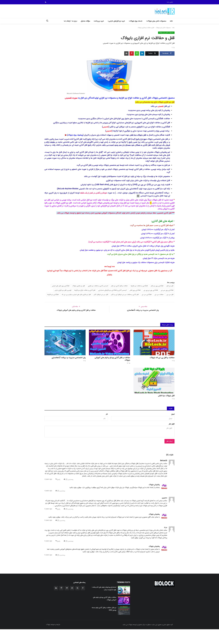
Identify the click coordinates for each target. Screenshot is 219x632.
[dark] (45, 2)
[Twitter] (77, 588)
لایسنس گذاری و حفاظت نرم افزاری (98, 286)
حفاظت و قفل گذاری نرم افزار (119, 286)
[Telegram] (67, 588)
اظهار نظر (172, 424)
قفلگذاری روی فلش (135, 290)
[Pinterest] (61, 588)
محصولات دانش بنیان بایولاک (163, 28)
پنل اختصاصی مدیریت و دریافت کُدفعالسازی (143, 310)
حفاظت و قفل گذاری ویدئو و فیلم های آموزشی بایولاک (76, 310)
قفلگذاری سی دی (146, 294)
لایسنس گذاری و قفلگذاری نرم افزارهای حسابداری (112, 290)
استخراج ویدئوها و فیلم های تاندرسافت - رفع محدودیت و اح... (103, 588)
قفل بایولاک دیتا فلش (138, 135)
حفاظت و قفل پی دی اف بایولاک (162, 357)
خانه (171, 21)
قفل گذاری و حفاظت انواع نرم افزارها (84, 290)
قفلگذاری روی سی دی (167, 290)
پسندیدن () (69, 479)
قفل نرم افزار (169, 286)
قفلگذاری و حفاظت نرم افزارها (139, 286)
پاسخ (58, 479)
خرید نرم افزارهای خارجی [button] (117, 21)
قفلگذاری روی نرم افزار (157, 286)
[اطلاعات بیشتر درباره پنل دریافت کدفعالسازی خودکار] (138, 195)
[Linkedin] (56, 588)
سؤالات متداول (85, 21)
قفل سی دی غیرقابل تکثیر (101, 294)
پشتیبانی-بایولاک (154, 485)
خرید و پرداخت (99, 21)
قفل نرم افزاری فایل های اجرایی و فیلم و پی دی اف (76, 294)
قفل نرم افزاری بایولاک (78, 286)
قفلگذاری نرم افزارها (53, 294)
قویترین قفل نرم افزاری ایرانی (63, 290)
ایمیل (173, 414)
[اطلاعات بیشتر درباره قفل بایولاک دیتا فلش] (65, 135)
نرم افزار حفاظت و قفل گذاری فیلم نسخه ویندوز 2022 (104, 608)
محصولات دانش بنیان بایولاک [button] (156, 21)
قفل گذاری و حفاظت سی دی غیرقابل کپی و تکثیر (125, 294)
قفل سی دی (170, 294)
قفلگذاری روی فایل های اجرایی (60, 286)
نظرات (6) (169, 454)
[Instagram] (72, 588)
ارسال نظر (169, 441)
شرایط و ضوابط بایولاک (53, 624)
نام (107, 414)
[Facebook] (83, 588)
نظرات (171, 408)
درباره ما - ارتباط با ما (70, 21)
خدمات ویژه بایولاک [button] (136, 21)
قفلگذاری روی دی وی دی (151, 290)
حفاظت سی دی (159, 294)
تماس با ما (170, 2)
